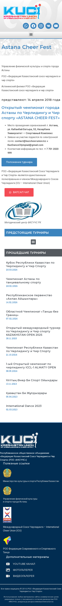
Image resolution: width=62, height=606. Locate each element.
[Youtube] (56, 26)
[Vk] (48, 26)
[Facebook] (33, 26)
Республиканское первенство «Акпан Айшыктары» (29, 297)
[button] (31, 34)
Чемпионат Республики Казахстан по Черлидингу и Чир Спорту (32, 349)
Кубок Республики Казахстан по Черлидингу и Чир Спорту (30, 264)
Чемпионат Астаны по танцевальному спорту (23, 280)
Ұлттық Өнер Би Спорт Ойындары (31, 380)
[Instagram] (41, 26)
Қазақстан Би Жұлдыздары (26, 393)
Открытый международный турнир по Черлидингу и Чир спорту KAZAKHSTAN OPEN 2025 (33, 331)
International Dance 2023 (24, 406)
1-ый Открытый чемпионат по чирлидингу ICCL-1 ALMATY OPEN (31, 365)
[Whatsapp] (26, 26)
